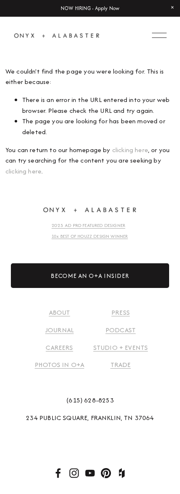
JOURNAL (59, 330)
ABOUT (59, 312)
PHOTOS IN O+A (59, 364)
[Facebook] (58, 473)
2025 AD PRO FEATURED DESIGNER (92, 225)
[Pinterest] (106, 473)
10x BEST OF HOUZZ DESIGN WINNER (89, 236)
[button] (172, 7)
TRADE (121, 364)
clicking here (130, 150)
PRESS (120, 312)
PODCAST (120, 330)
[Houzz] (122, 473)
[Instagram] (74, 473)
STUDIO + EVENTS (120, 347)
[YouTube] (90, 473)
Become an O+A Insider (90, 275)
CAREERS (59, 347)
